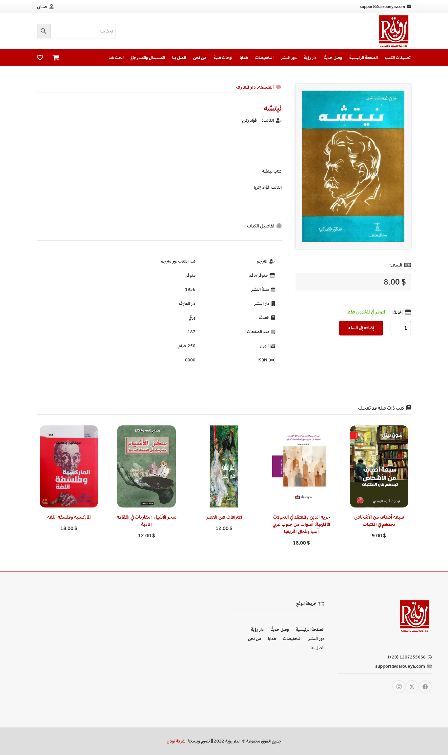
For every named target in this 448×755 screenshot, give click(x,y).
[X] (411, 686)
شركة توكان (176, 741)
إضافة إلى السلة (361, 328)
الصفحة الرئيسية (310, 629)
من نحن (254, 638)
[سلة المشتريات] (56, 57)
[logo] (394, 31)
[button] (379, 551)
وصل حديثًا (280, 629)
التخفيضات (292, 638)
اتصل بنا (317, 648)
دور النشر (316, 638)
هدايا (272, 638)
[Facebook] (425, 686)
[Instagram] (398, 686)
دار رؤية (257, 629)
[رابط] (40, 57)
